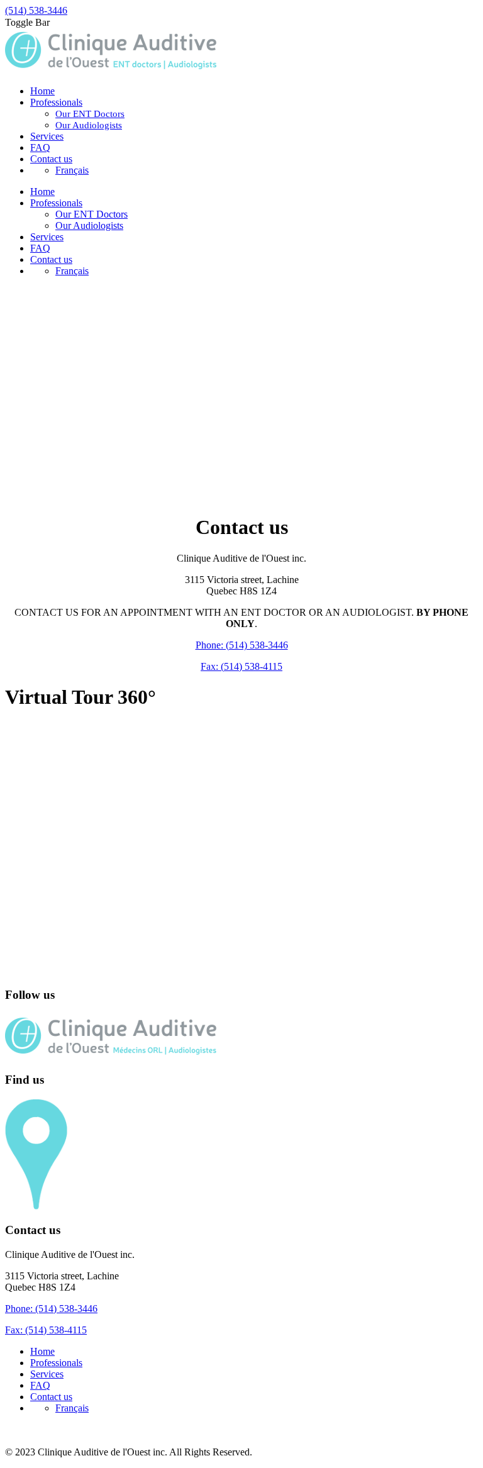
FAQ (40, 1385)
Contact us (51, 1396)
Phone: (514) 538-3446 (242, 645)
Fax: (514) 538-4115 (241, 666)
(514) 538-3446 (36, 10)
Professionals (56, 1362)
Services (47, 1374)
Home (42, 1351)
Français (72, 170)
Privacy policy (33, 1429)
